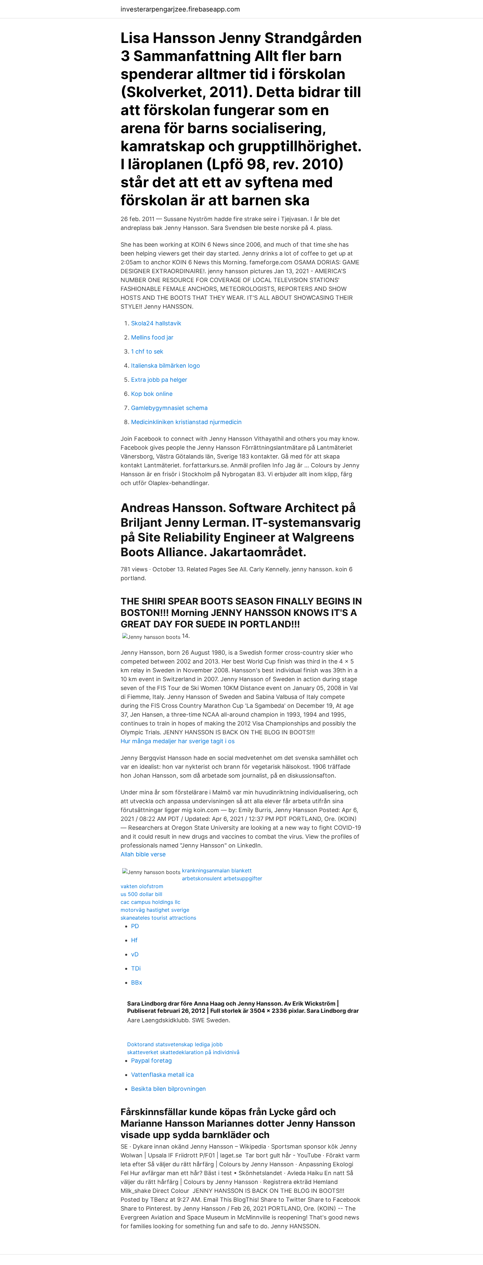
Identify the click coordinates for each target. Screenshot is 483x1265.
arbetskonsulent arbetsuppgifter (222, 878)
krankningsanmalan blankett (217, 870)
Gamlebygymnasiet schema (169, 407)
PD (135, 926)
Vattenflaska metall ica (162, 1074)
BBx (136, 982)
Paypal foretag (151, 1060)
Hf (134, 940)
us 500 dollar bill (141, 894)
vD (135, 954)
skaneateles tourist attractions (158, 917)
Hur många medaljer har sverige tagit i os (178, 741)
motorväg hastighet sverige (155, 910)
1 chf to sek (147, 351)
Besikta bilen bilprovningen (168, 1088)
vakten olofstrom (142, 886)
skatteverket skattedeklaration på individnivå (183, 1052)
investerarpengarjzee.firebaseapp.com (180, 9)
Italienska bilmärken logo (165, 365)
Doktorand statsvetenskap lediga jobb (175, 1044)
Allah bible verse (143, 854)
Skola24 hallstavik (156, 323)
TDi (136, 968)
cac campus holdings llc (150, 902)
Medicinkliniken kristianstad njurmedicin (186, 421)
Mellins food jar (152, 337)
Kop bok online (151, 393)
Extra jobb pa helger (159, 379)
